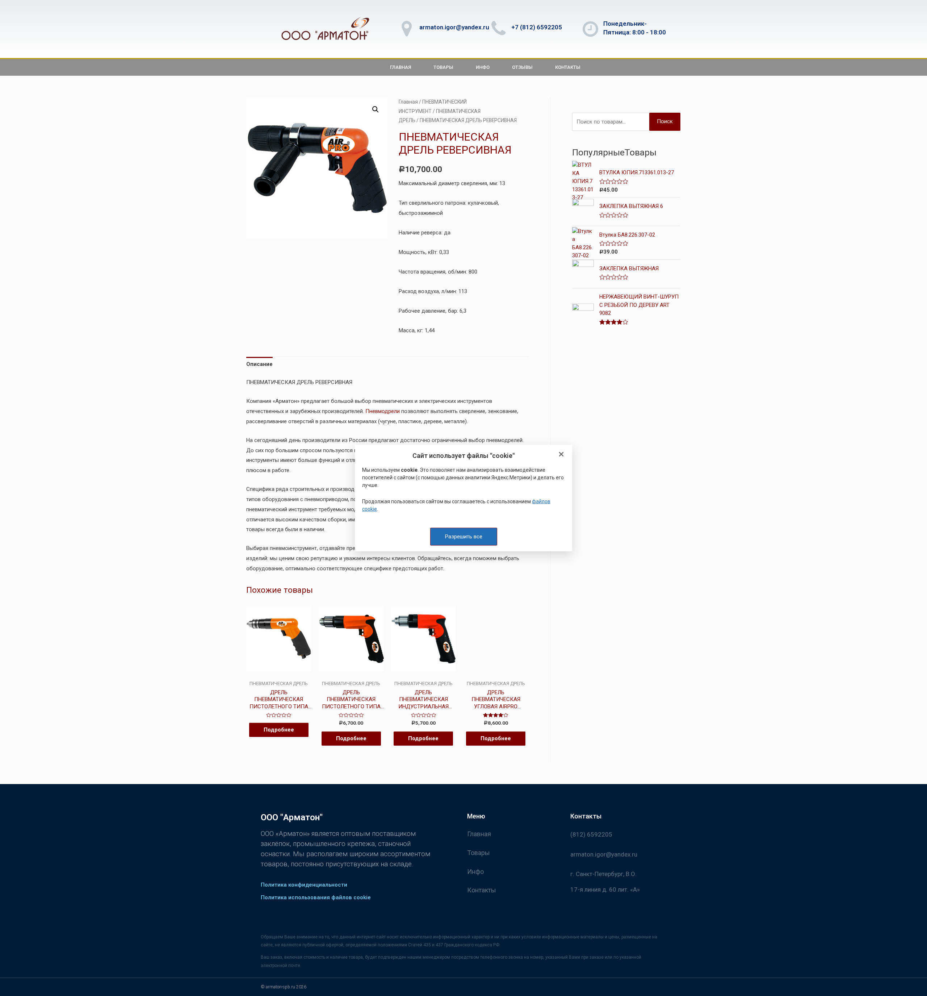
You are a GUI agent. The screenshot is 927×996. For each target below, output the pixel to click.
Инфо (483, 67)
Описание (259, 364)
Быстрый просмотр (279, 674)
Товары (443, 67)
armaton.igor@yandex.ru (454, 27)
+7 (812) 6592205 (536, 27)
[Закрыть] (561, 454)
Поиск (665, 121)
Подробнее (279, 729)
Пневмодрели (382, 411)
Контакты (567, 67)
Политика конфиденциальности (304, 885)
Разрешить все (463, 536)
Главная (400, 67)
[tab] (259, 364)
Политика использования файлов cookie (316, 897)
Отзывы (522, 67)
